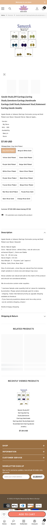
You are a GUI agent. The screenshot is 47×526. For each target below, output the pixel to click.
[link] (12, 365)
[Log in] (37, 8)
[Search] (9, 8)
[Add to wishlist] (4, 514)
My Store (6, 124)
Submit (37, 476)
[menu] (2, 8)
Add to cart (27, 514)
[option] (23, 410)
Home (3, 15)
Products (10, 15)
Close (45, 2)
